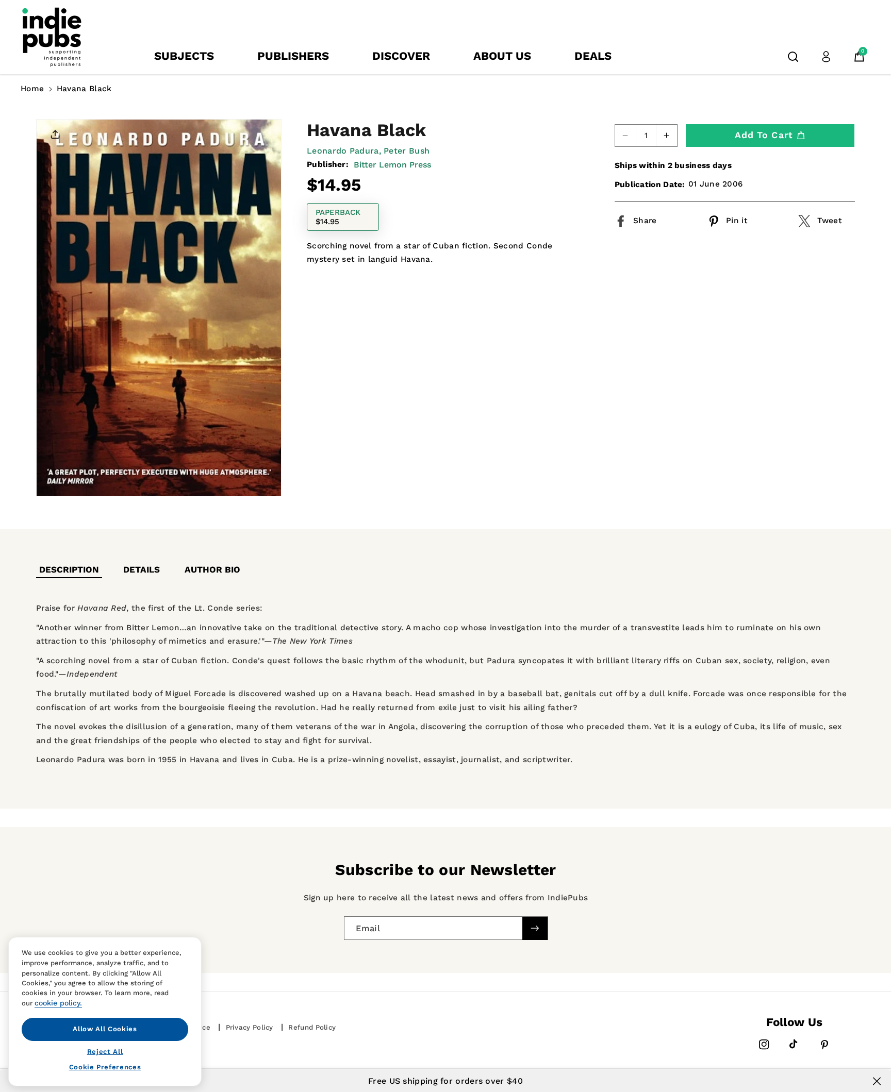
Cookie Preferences (105, 1067)
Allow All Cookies (105, 1029)
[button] (793, 56)
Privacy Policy (249, 1027)
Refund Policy (312, 1027)
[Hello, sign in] (826, 56)
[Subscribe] (534, 928)
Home (32, 88)
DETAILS (141, 569)
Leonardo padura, (344, 151)
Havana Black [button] (84, 88)
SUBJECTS (184, 55)
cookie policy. (58, 1003)
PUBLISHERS (293, 55)
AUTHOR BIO (212, 569)
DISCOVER (401, 55)
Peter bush (407, 151)
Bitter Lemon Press (392, 165)
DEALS (593, 55)
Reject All (105, 1051)
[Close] (877, 1081)
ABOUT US (502, 55)
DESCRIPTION (69, 569)
